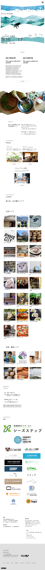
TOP (4, 562)
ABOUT (7, 562)
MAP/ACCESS (28, 562)
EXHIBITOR (16, 562)
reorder (42, 2)
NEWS (12, 562)
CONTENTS (22, 562)
